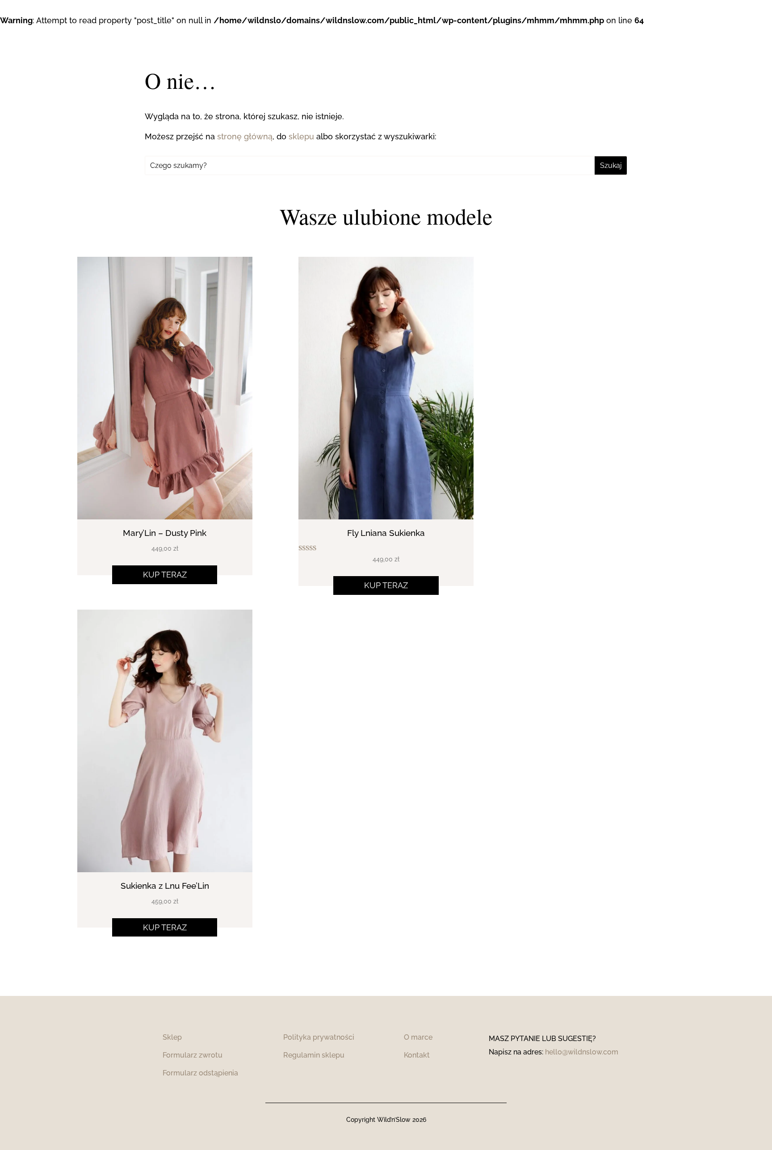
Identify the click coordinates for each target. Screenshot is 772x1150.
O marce (418, 1037)
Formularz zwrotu (192, 1055)
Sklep (172, 1037)
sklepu (301, 136)
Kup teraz (165, 574)
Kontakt (417, 1055)
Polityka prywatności (318, 1037)
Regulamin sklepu (313, 1055)
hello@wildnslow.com (581, 1052)
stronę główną (245, 136)
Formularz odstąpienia (200, 1073)
